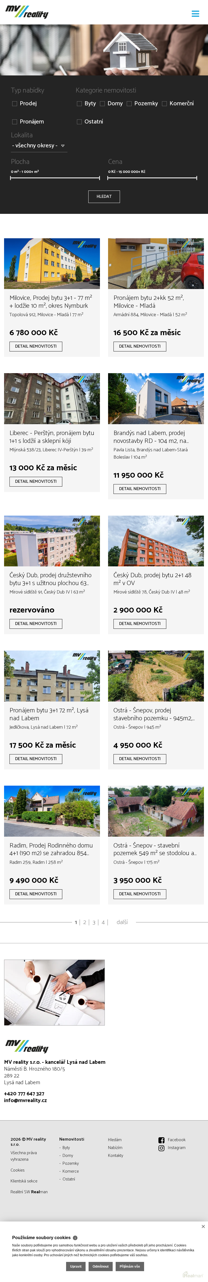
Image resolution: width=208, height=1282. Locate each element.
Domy (115, 103)
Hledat (104, 196)
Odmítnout (101, 1266)
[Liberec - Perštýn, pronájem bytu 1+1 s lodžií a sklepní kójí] (52, 398)
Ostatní (93, 122)
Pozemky (146, 103)
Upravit (76, 1266)
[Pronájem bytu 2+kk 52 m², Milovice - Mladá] (156, 263)
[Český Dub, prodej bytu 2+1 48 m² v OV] (156, 541)
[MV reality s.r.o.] (31, 12)
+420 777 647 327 (24, 1093)
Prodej (28, 103)
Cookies (18, 1170)
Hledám (115, 1140)
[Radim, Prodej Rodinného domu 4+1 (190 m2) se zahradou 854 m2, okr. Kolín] (52, 811)
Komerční (182, 103)
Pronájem (32, 122)
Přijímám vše (130, 1266)
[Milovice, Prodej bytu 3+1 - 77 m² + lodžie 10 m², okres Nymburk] (52, 263)
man (39, 1192)
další (122, 922)
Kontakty (115, 1155)
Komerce (71, 1171)
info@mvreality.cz (25, 1100)
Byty (90, 103)
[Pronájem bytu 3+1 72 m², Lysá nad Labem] (52, 676)
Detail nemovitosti (36, 346)
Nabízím (115, 1147)
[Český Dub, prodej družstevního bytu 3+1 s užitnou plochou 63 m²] (52, 541)
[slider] (10, 178)
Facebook (177, 1140)
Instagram (177, 1147)
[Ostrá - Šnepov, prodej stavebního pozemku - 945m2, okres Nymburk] (156, 676)
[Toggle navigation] (195, 14)
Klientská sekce (24, 1181)
